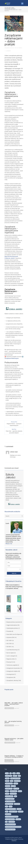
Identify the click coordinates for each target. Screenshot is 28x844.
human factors (9, 783)
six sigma (18, 819)
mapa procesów (9, 804)
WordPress (14, 840)
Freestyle (9, 631)
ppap (7, 811)
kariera (7, 793)
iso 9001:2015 (9, 788)
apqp (14, 773)
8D (10, 773)
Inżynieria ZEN (10, 637)
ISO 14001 (9, 640)
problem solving (13, 811)
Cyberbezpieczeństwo (12, 628)
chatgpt (7, 778)
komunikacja (13, 793)
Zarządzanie (10, 677)
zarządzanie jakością (10, 824)
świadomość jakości (10, 829)
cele (19, 775)
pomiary (19, 809)
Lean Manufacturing (12, 649)
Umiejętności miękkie (12, 671)
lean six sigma (10, 652)
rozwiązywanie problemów (12, 816)
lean (15, 796)
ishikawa (8, 786)
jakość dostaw (13, 791)
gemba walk (17, 781)
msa (7, 806)
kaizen (19, 791)
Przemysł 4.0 (10, 662)
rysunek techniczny (10, 819)
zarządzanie (11, 821)
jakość (7, 791)
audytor (15, 775)
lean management (10, 798)
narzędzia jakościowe (10, 809)
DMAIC (7, 781)
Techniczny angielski (12, 665)
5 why (7, 773)
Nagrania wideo (11, 659)
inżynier (16, 783)
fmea (11, 781)
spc (6, 821)
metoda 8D (17, 804)
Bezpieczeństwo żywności (13, 622)
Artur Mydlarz (19, 47)
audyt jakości (9, 775)
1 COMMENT (8, 50)
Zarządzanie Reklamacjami (12, 358)
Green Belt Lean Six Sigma (13, 634)
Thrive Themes (14, 839)
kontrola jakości (9, 796)
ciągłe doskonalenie (15, 778)
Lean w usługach (11, 656)
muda (10, 806)
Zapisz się (14, 573)
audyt (18, 773)
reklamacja (8, 814)
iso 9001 (13, 786)
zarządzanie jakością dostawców (13, 827)
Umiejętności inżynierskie (13, 668)
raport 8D (20, 811)
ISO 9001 (9, 646)
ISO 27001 (9, 643)
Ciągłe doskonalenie (12, 625)
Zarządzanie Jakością (12, 680)
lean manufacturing (10, 801)
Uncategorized (10, 674)
